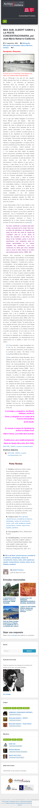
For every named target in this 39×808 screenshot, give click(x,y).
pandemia (15, 527)
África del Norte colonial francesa (16, 555)
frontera (18, 525)
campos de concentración (22, 521)
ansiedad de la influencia (24, 519)
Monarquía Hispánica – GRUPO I (18, 718)
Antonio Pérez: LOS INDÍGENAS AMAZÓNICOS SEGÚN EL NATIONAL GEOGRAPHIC (27, 600)
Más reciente (7, 708)
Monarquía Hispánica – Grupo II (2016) (20, 724)
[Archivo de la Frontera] (13, 6)
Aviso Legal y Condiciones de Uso (10, 801)
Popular (20, 708)
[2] (31, 222)
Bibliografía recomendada (11, 45)
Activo (14, 708)
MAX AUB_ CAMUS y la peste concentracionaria (18, 446)
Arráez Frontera (18, 570)
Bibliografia (26, 43)
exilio (12, 523)
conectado (14, 635)
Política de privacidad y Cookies (28, 801)
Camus (8, 523)
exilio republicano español (23, 523)
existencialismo (10, 525)
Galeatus (6, 47)
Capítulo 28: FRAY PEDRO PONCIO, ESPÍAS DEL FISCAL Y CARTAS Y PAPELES (28, 609)
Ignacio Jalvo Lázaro (15, 755)
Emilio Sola (12, 744)
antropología (10, 521)
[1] (16, 145)
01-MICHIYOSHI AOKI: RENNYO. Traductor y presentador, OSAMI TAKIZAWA (9, 600)
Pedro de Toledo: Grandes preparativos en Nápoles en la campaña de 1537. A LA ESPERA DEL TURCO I (11, 623)
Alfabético (26, 708)
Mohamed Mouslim (14, 749)
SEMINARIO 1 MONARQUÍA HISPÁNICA (20, 712)
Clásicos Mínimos (26, 45)
